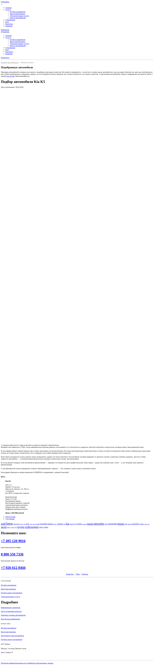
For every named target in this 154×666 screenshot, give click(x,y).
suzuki (12, 527)
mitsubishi (112, 524)
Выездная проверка (8, 589)
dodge (21, 524)
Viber (78, 574)
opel (125, 524)
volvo (41, 527)
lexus (79, 524)
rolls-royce (147, 524)
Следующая (9, 519)
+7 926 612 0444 (13, 567)
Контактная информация (10, 619)
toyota (20, 526)
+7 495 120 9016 (13, 541)
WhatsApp (70, 574)
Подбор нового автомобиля (11, 593)
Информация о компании (10, 608)
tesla (16, 527)
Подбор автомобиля (17, 12)
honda (37, 524)
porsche (135, 524)
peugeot (130, 524)
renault (141, 524)
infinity (55, 524)
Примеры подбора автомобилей (13, 615)
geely (30, 524)
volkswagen (32, 526)
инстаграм (10, 76)
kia (67, 523)
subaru (8, 527)
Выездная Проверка (17, 14)
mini (106, 524)
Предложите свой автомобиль (12, 636)
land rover (73, 524)
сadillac (46, 527)
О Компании (10, 20)
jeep (64, 524)
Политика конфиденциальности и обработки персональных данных (27, 663)
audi (3, 523)
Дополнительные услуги (19, 16)
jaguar (60, 524)
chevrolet (16, 524)
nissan (120, 523)
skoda (4, 527)
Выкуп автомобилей (18, 18)
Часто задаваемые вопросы (11, 611)
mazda (90, 523)
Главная (8, 8)
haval (34, 524)
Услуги (8, 10)
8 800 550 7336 (12, 554)
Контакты (9, 24)
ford (27, 524)
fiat (24, 524)
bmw (9, 523)
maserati (84, 524)
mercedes (99, 523)
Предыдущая (10, 517)
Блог (7, 22)
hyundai (43, 524)
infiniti (50, 524)
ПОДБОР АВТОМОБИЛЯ (9, 63)
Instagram (8, 26)
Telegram (84, 574)
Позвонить (5, 30)
